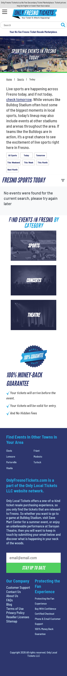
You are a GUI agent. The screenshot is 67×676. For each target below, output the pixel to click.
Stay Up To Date (33, 107)
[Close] (57, 44)
